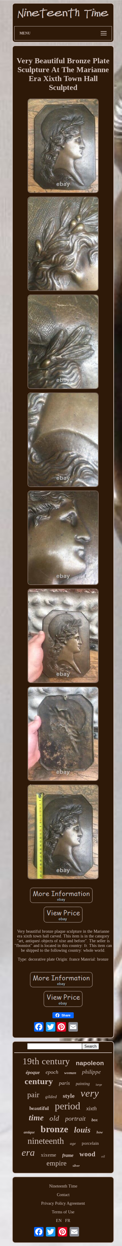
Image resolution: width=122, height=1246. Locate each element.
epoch (52, 1072)
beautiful (39, 1108)
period (67, 1105)
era (28, 1152)
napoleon (90, 1063)
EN (59, 1220)
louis (82, 1129)
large (99, 1084)
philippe (91, 1071)
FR (67, 1220)
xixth (91, 1108)
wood (87, 1154)
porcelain (90, 1143)
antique (29, 1132)
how (100, 1132)
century (39, 1081)
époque (33, 1072)
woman (70, 1073)
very (90, 1093)
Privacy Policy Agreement (63, 1203)
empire (56, 1163)
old (54, 1118)
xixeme (48, 1155)
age (73, 1143)
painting (83, 1083)
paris (64, 1083)
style (69, 1095)
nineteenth (46, 1141)
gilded (51, 1096)
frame (67, 1155)
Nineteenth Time (63, 1186)
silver (76, 1165)
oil (103, 1156)
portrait (75, 1118)
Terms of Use (63, 1212)
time (36, 1117)
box (95, 1120)
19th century (46, 1061)
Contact (63, 1195)
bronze (54, 1129)
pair (33, 1094)
